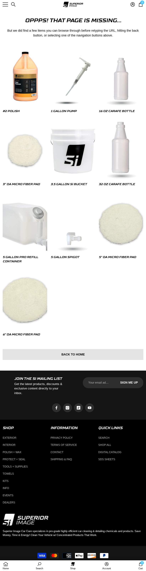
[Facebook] (56, 407)
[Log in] (132, 4)
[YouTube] (89, 407)
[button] (13, 4)
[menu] (5, 4)
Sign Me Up (129, 382)
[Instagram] (67, 407)
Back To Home (73, 354)
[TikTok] (78, 407)
